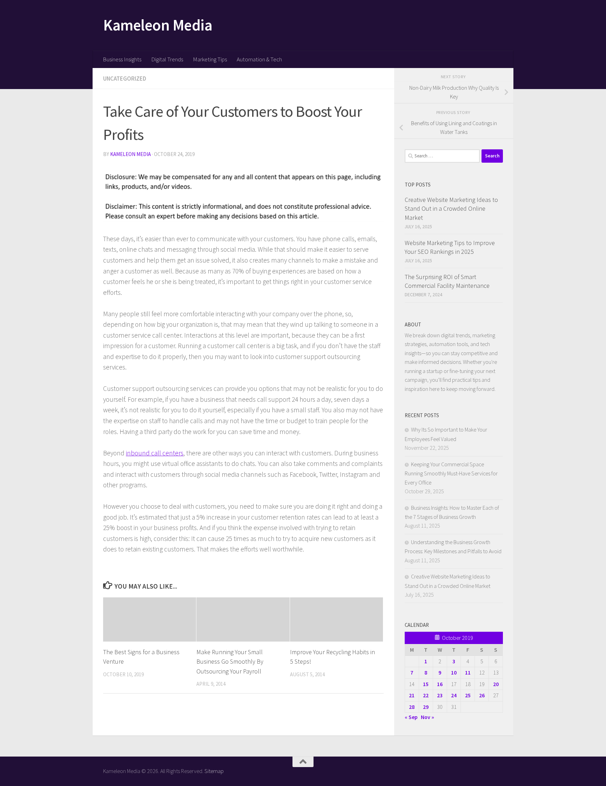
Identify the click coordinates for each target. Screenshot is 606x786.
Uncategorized (124, 78)
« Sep (411, 716)
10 (454, 672)
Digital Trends (167, 59)
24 (454, 695)
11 (468, 672)
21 (412, 695)
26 (482, 695)
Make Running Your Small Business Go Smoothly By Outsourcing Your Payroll (229, 661)
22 (426, 695)
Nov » (427, 716)
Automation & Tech (259, 59)
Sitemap (214, 770)
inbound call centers (154, 453)
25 (468, 695)
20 (496, 683)
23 (440, 695)
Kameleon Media (157, 25)
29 (426, 706)
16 (440, 683)
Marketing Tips (210, 59)
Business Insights (122, 59)
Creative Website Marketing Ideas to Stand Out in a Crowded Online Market (451, 208)
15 (426, 683)
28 (412, 706)
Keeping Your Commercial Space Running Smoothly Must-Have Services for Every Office (451, 473)
